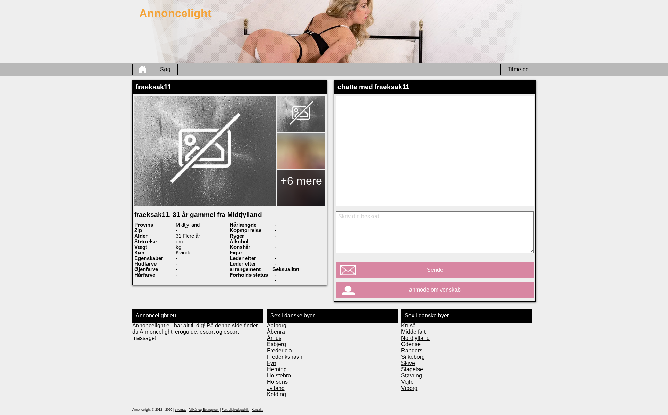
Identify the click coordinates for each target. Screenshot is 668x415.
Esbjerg (276, 344)
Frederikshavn (284, 357)
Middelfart (413, 332)
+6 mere (301, 180)
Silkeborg (413, 357)
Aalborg (276, 325)
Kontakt (257, 410)
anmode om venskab (435, 290)
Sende (435, 270)
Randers (411, 350)
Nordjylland (415, 338)
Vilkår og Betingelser (204, 410)
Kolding (276, 394)
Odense (411, 344)
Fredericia (279, 350)
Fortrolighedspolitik (235, 410)
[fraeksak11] (205, 151)
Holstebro (279, 376)
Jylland (276, 388)
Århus (274, 338)
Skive (408, 363)
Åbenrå (276, 332)
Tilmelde (518, 69)
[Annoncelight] (143, 69)
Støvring (411, 376)
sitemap (180, 410)
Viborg (409, 388)
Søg (165, 69)
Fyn (271, 363)
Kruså (408, 325)
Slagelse (412, 369)
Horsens (277, 382)
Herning (277, 369)
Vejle (407, 382)
